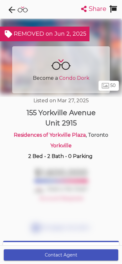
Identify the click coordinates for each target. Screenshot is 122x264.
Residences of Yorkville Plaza (50, 135)
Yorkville (61, 146)
